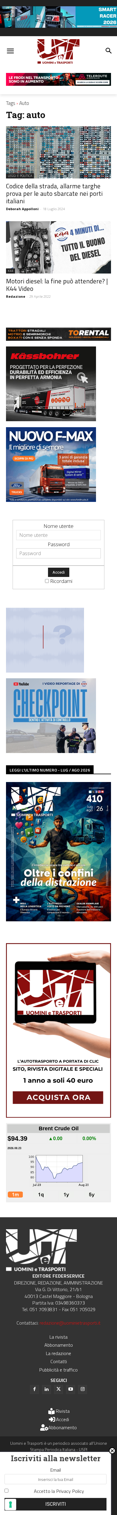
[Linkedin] (46, 1389)
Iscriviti (55, 1504)
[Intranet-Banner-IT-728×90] (58, 83)
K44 (10, 271)
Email (55, 1469)
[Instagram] (82, 1389)
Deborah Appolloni (22, 209)
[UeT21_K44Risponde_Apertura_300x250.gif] (45, 670)
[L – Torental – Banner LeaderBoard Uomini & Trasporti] (58, 338)
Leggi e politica (20, 176)
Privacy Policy (70, 1491)
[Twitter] (58, 1389)
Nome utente (59, 526)
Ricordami (61, 581)
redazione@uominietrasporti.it (70, 1322)
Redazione (15, 296)
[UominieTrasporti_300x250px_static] (51, 419)
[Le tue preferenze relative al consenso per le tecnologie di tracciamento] (10, 1504)
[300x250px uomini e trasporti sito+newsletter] (51, 500)
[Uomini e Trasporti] (58, 51)
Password (59, 544)
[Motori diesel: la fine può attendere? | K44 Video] (58, 247)
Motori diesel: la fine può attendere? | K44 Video (57, 284)
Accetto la (59, 1491)
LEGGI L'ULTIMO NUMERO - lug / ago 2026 (50, 770)
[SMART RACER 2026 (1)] (58, 25)
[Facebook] (34, 1389)
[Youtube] (70, 1389)
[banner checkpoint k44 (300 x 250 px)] (51, 751)
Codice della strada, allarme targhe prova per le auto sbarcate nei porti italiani (54, 193)
